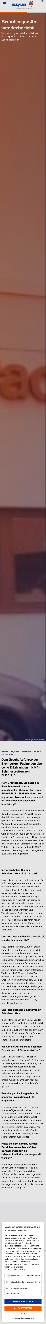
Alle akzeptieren (23, 1308)
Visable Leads (17, 1282)
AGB (32, 1318)
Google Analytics (19, 1288)
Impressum (16, 1318)
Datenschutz (25, 1318)
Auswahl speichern (23, 1301)
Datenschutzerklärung (14, 1269)
